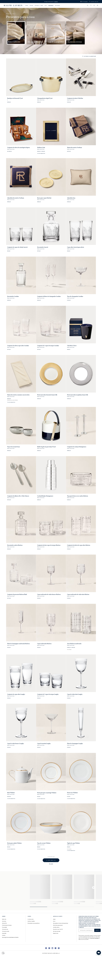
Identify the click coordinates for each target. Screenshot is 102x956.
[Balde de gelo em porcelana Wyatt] (51, 425)
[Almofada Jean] (81, 177)
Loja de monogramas (56, 42)
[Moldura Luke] (51, 126)
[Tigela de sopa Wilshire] (81, 822)
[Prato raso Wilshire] (81, 771)
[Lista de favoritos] (94, 5)
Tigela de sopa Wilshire (73, 843)
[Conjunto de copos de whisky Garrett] (21, 226)
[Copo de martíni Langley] (51, 722)
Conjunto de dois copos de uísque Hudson (48, 545)
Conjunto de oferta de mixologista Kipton (18, 147)
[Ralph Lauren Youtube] (52, 948)
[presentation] (36, 32)
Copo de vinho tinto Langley (75, 694)
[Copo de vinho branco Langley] (21, 722)
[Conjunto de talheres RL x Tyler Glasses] (21, 475)
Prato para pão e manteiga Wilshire (46, 792)
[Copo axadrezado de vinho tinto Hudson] (81, 573)
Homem (26, 5)
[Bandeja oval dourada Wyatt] (21, 77)
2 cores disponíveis (41, 153)
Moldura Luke (41, 147)
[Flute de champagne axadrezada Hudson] (21, 622)
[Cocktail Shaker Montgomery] (51, 475)
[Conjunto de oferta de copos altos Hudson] (81, 524)
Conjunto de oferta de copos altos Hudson (78, 545)
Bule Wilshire (11, 792)
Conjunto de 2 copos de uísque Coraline (48, 345)
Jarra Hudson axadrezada (74, 643)
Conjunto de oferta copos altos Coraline (18, 345)
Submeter (97, 930)
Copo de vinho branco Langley (15, 743)
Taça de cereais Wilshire (44, 843)
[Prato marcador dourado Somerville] (51, 374)
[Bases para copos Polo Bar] (51, 177)
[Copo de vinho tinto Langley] (81, 673)
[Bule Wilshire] (21, 771)
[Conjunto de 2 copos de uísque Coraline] (51, 324)
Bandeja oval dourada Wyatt (15, 98)
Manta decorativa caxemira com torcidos (18, 395)
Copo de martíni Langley (44, 743)
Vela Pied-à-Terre (72, 345)
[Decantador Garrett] (51, 226)
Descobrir (57, 5)
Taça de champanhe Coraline (75, 296)
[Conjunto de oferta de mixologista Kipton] (21, 126)
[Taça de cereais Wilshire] (51, 822)
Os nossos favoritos (35, 42)
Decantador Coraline (13, 296)
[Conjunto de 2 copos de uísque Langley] (51, 673)
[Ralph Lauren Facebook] (49, 948)
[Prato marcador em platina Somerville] (81, 374)
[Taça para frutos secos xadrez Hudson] (81, 475)
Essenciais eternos (75, 42)
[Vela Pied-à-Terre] (81, 324)
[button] (84, 1)
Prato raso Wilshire (72, 792)
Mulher (31, 5)
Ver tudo (51, 863)
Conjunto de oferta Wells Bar (75, 98)
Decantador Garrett (42, 247)
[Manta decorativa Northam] (81, 126)
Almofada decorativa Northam (15, 198)
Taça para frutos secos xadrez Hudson (77, 496)
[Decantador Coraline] (21, 275)
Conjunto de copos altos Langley (16, 694)
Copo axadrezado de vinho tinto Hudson (78, 594)
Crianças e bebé (39, 5)
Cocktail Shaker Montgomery (45, 496)
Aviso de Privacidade (94, 938)
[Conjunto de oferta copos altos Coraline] (21, 324)
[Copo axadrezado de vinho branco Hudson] (51, 573)
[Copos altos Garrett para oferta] (81, 226)
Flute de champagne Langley (75, 743)
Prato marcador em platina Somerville (77, 395)
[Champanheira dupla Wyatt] (51, 77)
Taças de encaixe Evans (13, 447)
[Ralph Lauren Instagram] (46, 948)
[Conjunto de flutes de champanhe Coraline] (51, 275)
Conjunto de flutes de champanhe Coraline (49, 296)
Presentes (50, 5)
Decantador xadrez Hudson (14, 545)
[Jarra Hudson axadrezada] (81, 622)
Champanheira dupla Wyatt (44, 98)
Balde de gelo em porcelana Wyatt (46, 447)
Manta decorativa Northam (74, 147)
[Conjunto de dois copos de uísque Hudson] (51, 524)
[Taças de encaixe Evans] (21, 425)
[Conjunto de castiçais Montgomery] (81, 425)
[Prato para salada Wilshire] (21, 822)
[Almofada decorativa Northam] (21, 177)
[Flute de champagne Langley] (81, 722)
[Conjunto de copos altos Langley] (21, 673)
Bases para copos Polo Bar (44, 198)
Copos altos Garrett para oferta (75, 247)
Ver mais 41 (52, 860)
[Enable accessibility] (3, 953)
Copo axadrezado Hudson (44, 643)
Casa (46, 5)
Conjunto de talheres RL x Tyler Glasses (18, 496)
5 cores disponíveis (11, 402)
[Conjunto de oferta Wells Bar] (81, 77)
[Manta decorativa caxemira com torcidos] (21, 374)
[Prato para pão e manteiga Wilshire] (51, 771)
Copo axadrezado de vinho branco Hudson (49, 594)
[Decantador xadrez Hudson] (21, 524)
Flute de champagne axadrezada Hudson (18, 643)
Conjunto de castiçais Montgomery (76, 447)
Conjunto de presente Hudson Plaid (17, 594)
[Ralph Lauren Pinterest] (58, 948)
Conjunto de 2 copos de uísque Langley (48, 694)
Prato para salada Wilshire (14, 843)
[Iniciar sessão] (90, 5)
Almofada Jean (71, 198)
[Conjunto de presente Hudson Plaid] (21, 573)
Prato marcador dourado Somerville (47, 395)
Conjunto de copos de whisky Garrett (17, 247)
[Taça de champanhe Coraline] (81, 275)
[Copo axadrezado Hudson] (51, 622)
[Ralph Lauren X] (55, 948)
